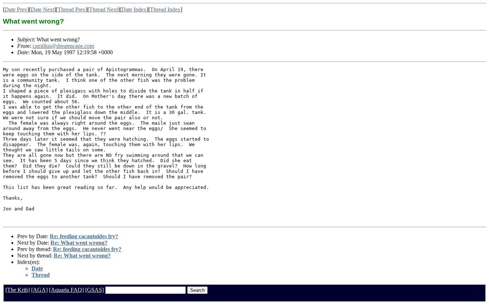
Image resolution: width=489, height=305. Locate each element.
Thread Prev (72, 9)
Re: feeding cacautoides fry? (84, 236)
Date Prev (16, 9)
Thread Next (103, 9)
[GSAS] (94, 290)
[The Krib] (17, 290)
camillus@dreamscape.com (63, 46)
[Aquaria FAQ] (66, 290)
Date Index (133, 9)
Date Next (42, 9)
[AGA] (39, 290)
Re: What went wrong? (78, 243)
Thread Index (165, 9)
